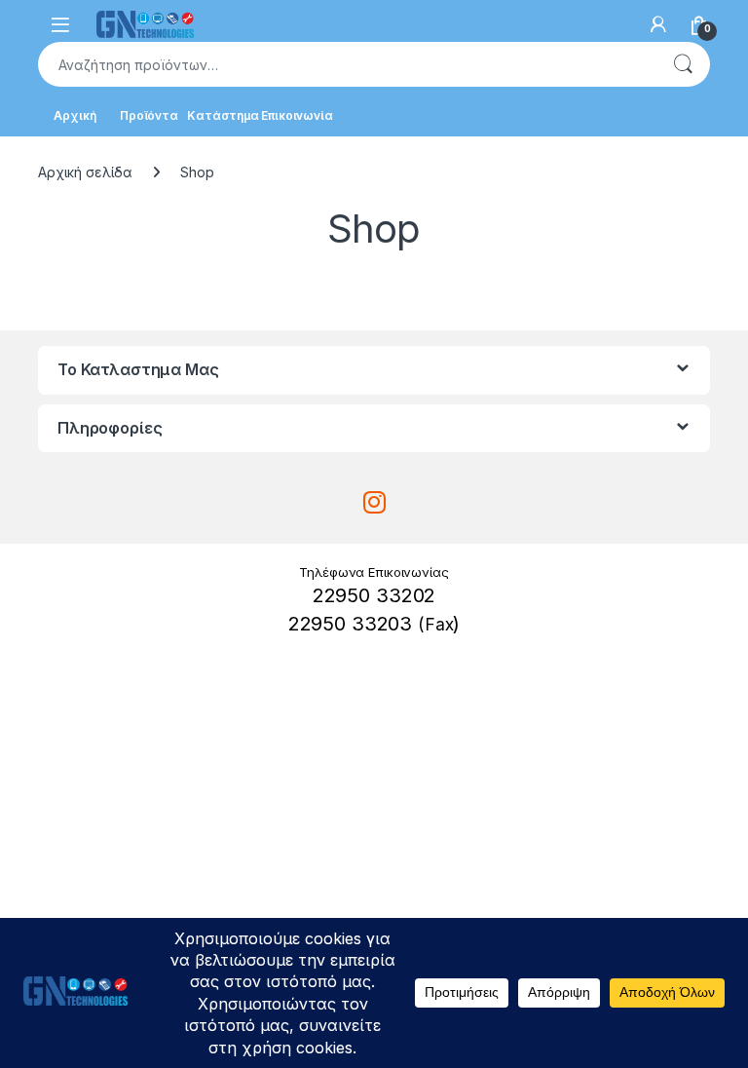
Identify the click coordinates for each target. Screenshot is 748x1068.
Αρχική (74, 115)
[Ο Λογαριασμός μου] (658, 24)
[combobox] (346, 64)
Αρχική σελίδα (85, 172)
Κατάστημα (223, 115)
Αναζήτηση (682, 64)
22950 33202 (374, 595)
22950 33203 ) (374, 623)
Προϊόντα (149, 115)
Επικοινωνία (296, 115)
